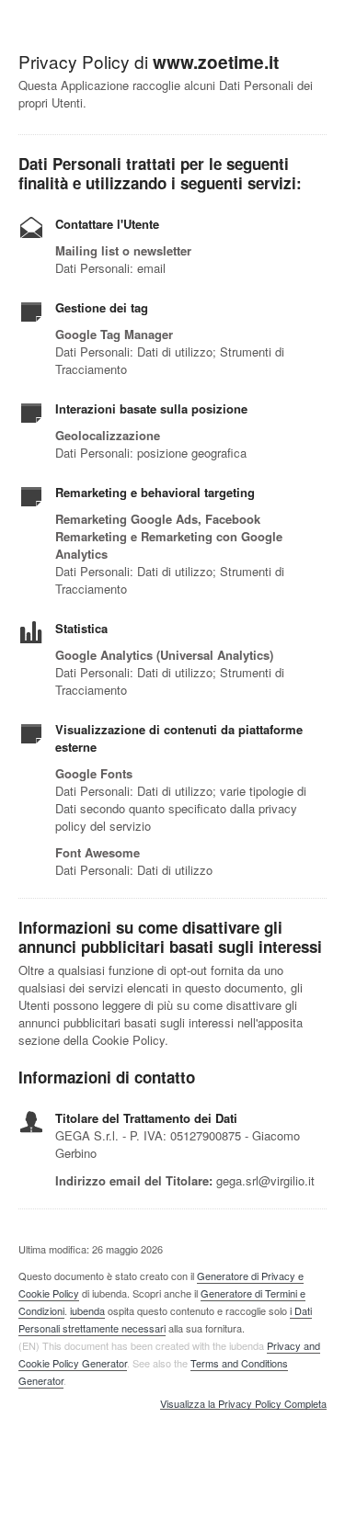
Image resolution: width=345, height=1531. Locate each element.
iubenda (87, 1310)
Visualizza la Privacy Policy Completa (243, 1404)
